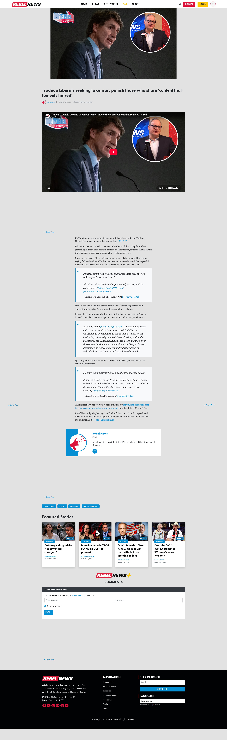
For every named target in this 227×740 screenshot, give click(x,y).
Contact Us (107, 699)
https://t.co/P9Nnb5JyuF (105, 390)
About (135, 4)
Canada (62, 506)
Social (105, 704)
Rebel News (51, 102)
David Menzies (159, 560)
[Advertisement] (17, 366)
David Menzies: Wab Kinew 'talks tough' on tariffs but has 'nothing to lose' (131, 550)
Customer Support (110, 695)
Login (105, 708)
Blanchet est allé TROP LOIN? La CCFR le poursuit (95, 549)
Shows (95, 4)
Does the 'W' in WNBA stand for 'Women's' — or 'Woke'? (164, 550)
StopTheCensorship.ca (103, 419)
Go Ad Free (13, 405)
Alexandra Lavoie (87, 556)
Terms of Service (109, 686)
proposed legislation (111, 326)
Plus (125, 4)
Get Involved (111, 4)
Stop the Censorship (90, 506)
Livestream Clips (123, 560)
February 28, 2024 (125, 396)
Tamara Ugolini (50, 556)
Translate (158, 704)
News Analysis (49, 506)
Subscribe (107, 690)
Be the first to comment (83, 102)
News (84, 4)
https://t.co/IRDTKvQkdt (111, 287)
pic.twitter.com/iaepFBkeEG (97, 291)
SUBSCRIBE (76, 595)
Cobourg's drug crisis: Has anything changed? (58, 549)
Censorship (74, 506)
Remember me (54, 606)
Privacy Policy (108, 681)
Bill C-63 (123, 241)
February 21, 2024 (130, 296)
